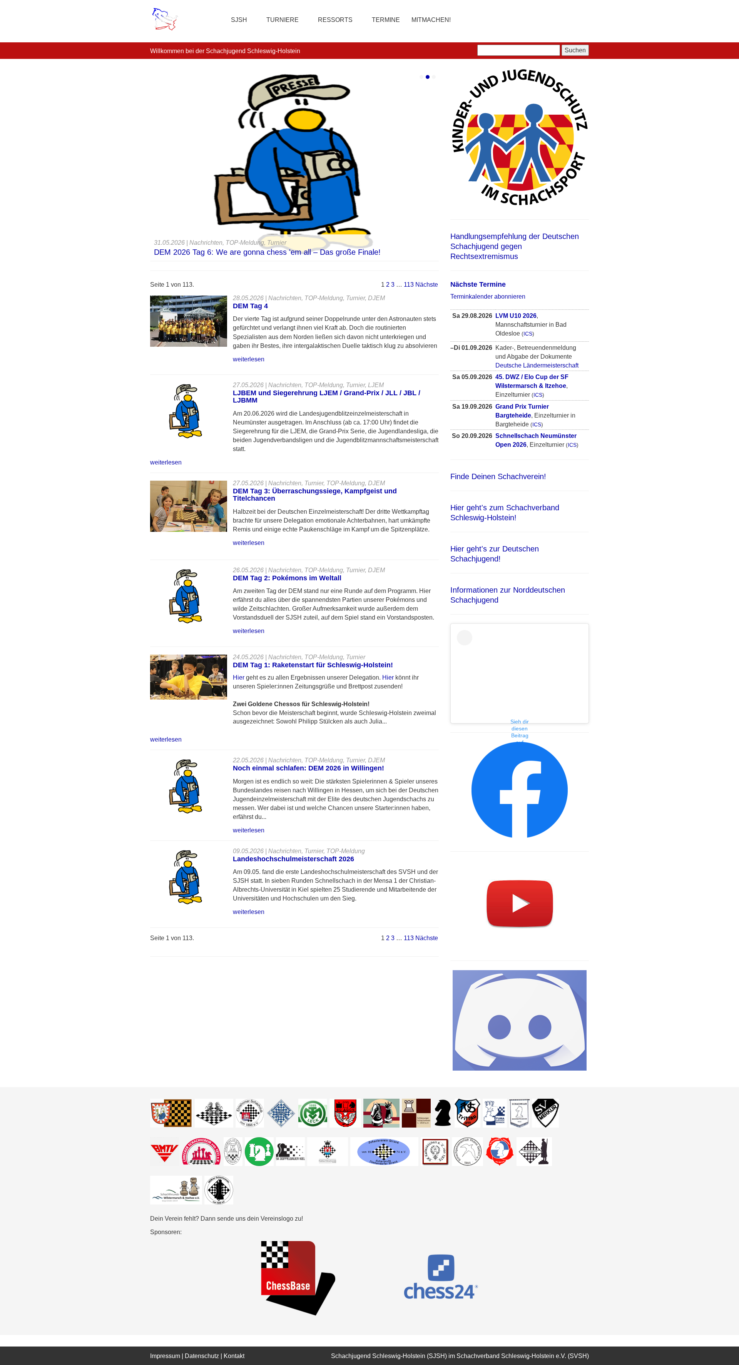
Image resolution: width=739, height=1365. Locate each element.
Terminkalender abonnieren (487, 296)
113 (409, 284)
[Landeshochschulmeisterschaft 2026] (186, 877)
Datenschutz (202, 1356)
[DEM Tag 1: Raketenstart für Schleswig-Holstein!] (188, 676)
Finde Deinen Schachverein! (498, 476)
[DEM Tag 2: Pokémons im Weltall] (186, 596)
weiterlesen (248, 359)
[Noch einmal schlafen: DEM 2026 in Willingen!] (186, 786)
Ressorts (335, 20)
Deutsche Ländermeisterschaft (536, 365)
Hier (239, 677)
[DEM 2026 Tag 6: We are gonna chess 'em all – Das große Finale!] (294, 165)
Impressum (165, 1356)
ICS (527, 334)
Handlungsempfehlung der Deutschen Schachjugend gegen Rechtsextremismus (514, 246)
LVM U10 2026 (516, 315)
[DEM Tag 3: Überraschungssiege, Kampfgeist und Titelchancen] (188, 506)
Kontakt (234, 1356)
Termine (386, 20)
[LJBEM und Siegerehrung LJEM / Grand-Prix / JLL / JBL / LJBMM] (186, 411)
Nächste (426, 284)
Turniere (282, 20)
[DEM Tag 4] (188, 320)
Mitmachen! (431, 20)
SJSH (239, 20)
